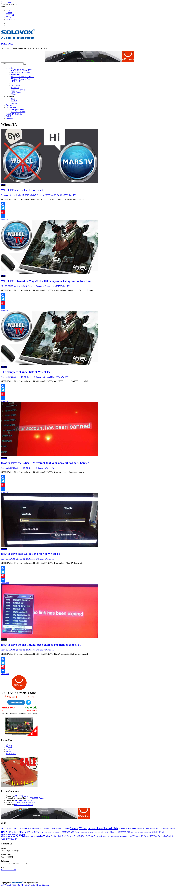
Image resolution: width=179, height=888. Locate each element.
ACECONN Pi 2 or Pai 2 (20, 79)
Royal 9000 (81, 832)
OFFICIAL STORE (9, 885)
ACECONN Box (7, 829)
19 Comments (38, 286)
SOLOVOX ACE (124, 832)
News (13, 99)
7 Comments (40, 195)
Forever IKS (15, 74)
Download (10, 105)
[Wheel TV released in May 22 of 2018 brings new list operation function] (49, 274)
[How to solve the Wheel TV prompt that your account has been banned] (49, 455)
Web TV (63, 195)
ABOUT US (36, 885)
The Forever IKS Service (23, 800)
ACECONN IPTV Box (22, 829)
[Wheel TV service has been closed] (49, 183)
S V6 (112, 836)
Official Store (11, 107)
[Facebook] (89, 204)
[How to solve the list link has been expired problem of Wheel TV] (49, 637)
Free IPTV (160, 829)
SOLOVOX (7, 43)
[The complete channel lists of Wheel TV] (49, 364)
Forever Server (149, 828)
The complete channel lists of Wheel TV (26, 371)
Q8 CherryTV (16, 85)
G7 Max (9, 10)
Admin (32, 195)
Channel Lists (50, 286)
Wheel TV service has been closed (22, 190)
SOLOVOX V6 (158, 832)
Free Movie (167, 828)
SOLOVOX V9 (71, 835)
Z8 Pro (8, 17)
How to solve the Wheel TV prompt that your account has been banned (45, 462)
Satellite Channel (109, 832)
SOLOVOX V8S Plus (48, 835)
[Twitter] (89, 208)
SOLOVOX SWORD (145, 832)
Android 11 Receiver (62, 829)
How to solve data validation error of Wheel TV (31, 553)
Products (9, 68)
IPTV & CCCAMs (18, 112)
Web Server (172, 836)
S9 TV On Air (98, 832)
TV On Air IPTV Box (149, 836)
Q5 (12, 83)
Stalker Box (106, 836)
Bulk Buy (9, 116)
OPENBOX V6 (57, 832)
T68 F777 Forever (18, 90)
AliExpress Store (17, 109)
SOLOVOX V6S (13, 835)
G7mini (9, 13)
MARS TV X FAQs (14, 114)
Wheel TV (71, 195)
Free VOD (174, 828)
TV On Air (136, 836)
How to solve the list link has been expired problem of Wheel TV (41, 644)
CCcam (83, 828)
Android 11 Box (49, 829)
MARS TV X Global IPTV (21, 70)
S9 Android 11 (89, 832)
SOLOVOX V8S (30, 836)
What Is (14, 101)
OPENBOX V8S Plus (70, 832)
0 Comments (41, 559)
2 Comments (39, 377)
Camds (74, 828)
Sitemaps (45, 885)
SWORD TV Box (127, 836)
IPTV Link (13, 832)
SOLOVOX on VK (8, 870)
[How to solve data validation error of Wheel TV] (49, 546)
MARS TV (55, 195)
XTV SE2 (10, 15)
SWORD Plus (118, 836)
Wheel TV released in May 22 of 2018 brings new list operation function (46, 281)
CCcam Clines (95, 828)
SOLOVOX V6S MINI (23, 805)
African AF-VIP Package (20, 72)
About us (9, 118)
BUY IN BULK (24, 885)
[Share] (89, 216)
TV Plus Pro (162, 836)
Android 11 (37, 828)
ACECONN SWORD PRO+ (22, 77)
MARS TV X (35, 832)
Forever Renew (135, 828)
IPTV (47, 195)
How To (14, 103)
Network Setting (47, 832)
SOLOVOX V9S (91, 835)
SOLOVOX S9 (135, 832)
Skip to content (7, 2)
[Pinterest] (89, 212)
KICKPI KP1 (11, 19)
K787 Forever (16, 92)
